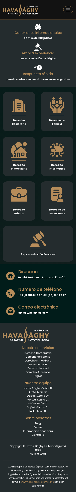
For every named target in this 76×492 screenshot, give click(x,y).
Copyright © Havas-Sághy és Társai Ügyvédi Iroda (38, 448)
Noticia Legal (38, 453)
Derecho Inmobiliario (19, 167)
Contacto (38, 435)
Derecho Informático (57, 167)
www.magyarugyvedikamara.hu (37, 482)
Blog (38, 423)
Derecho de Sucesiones (57, 211)
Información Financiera (38, 431)
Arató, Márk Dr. (38, 392)
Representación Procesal (38, 254)
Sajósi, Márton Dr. (38, 407)
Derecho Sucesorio (38, 372)
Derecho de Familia (57, 122)
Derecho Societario (19, 122)
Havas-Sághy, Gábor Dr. (38, 388)
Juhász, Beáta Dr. (38, 403)
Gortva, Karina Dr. (38, 399)
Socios (38, 427)
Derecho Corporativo (38, 353)
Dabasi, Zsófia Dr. (38, 396)
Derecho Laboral (19, 211)
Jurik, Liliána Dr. (38, 411)
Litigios (38, 376)
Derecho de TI (38, 364)
